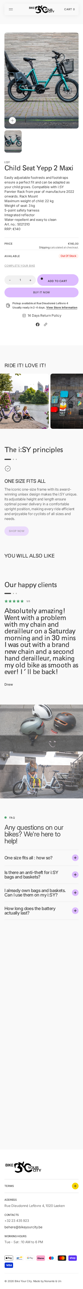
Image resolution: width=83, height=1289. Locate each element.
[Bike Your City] (41, 9)
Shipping (44, 247)
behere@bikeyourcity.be (23, 1227)
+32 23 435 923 (16, 1221)
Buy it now (41, 292)
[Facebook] (37, 324)
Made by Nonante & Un (47, 1281)
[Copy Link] (45, 324)
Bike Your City (23, 1281)
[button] (11, 9)
